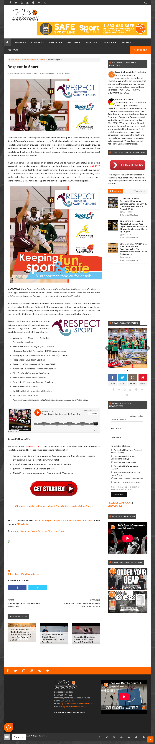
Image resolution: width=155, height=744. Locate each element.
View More (139, 191)
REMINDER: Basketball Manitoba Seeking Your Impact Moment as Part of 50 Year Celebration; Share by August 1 (133, 226)
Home (11, 59)
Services (42, 59)
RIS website (22, 524)
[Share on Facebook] (17, 587)
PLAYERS (19, 42)
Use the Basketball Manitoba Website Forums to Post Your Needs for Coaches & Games (20, 634)
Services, (69, 73)
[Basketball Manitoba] (25, 15)
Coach (18, 59)
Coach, (45, 73)
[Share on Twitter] (37, 587)
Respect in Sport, (57, 73)
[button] (107, 348)
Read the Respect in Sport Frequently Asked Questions (63, 520)
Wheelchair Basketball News (127, 482)
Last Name (116, 437)
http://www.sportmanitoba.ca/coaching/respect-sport (40, 531)
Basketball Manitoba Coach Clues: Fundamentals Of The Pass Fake (53, 638)
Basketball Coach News (125, 462)
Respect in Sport (30, 59)
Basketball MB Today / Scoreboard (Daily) (123, 457)
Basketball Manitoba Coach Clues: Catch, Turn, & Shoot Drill (84, 639)
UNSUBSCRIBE (115, 505)
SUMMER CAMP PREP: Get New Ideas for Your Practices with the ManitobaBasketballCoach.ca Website (133, 249)
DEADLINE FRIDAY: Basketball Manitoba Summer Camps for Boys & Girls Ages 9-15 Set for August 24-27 (133, 203)
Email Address (118, 419)
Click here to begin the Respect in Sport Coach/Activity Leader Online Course (54, 506)
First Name (116, 428)
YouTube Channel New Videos (128, 478)
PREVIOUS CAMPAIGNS (120, 502)
